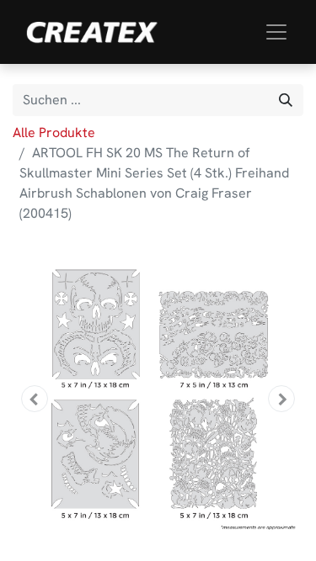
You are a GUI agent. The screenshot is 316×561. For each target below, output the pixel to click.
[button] (34, 398)
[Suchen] (285, 100)
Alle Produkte (54, 132)
